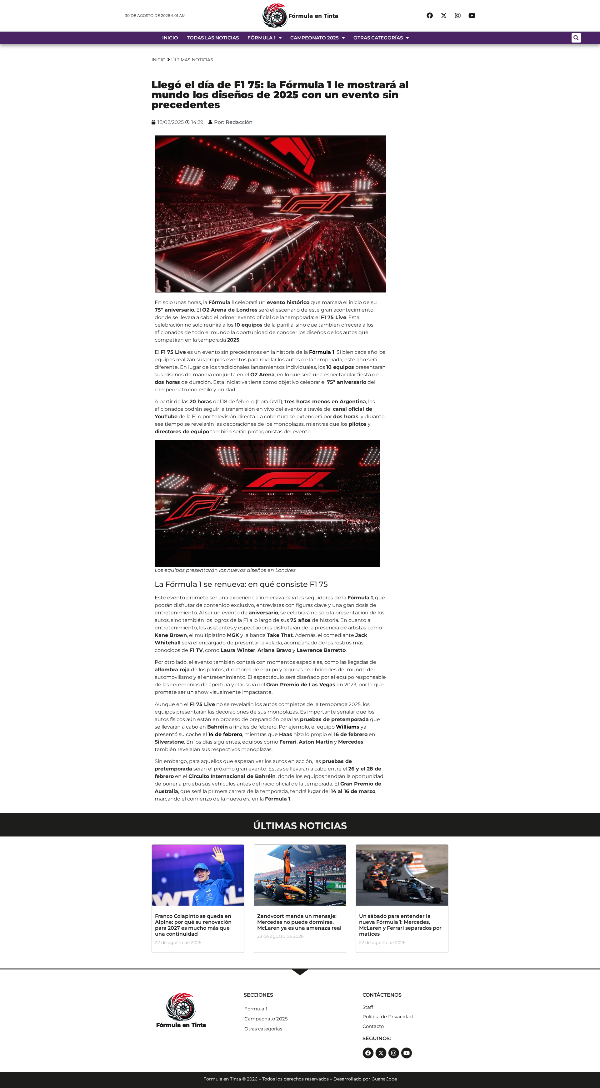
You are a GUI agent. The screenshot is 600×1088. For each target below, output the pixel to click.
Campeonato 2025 (314, 38)
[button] (576, 38)
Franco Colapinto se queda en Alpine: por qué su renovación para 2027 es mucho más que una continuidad (193, 925)
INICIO (159, 60)
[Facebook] (429, 15)
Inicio (170, 38)
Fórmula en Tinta (313, 15)
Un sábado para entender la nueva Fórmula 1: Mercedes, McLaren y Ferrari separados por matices (400, 925)
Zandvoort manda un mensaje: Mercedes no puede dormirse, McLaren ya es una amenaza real (299, 922)
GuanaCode (384, 1079)
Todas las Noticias (213, 38)
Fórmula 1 (262, 38)
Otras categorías (378, 38)
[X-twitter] (444, 15)
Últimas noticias (192, 60)
